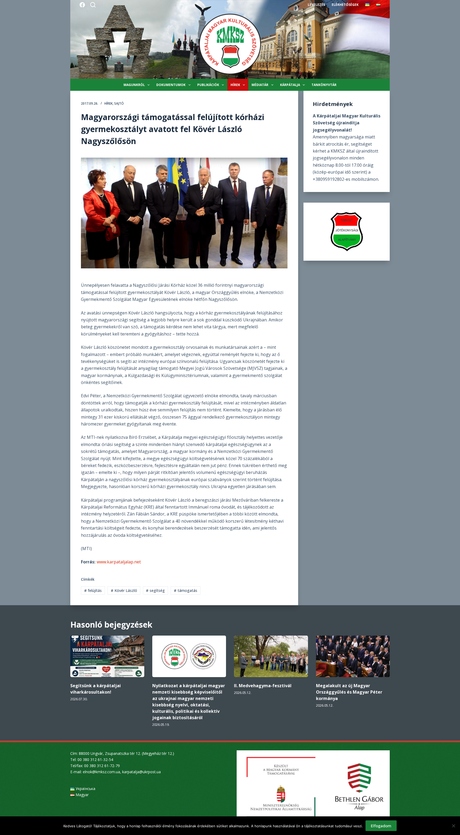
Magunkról (134, 85)
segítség (155, 590)
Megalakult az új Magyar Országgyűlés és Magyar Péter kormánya (349, 692)
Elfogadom (381, 825)
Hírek (235, 85)
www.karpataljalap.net (119, 562)
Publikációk (208, 85)
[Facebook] (82, 4)
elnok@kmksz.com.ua (101, 771)
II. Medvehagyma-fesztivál (262, 686)
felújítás (93, 590)
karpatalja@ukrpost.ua (141, 771)
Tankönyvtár (323, 85)
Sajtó (119, 103)
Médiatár (260, 85)
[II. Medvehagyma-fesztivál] (271, 656)
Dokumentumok (171, 85)
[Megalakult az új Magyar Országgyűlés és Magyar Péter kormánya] (353, 656)
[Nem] (453, 825)
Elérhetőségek (345, 4)
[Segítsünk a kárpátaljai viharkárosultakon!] (107, 656)
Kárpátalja (290, 85)
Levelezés (316, 4)
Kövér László (124, 590)
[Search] (93, 4)
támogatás (185, 590)
